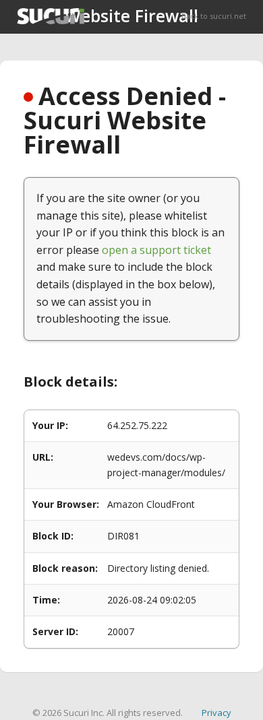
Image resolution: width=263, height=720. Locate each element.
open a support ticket (156, 249)
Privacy (216, 713)
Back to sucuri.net (213, 16)
